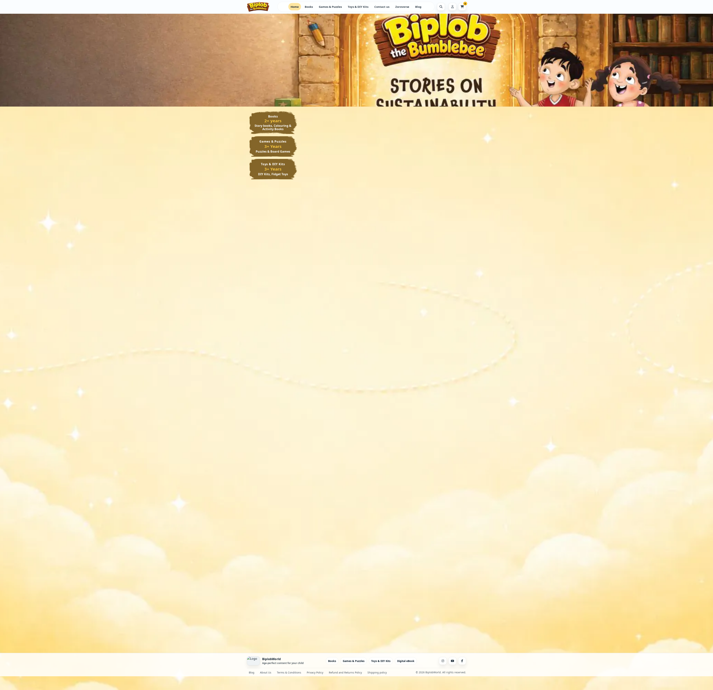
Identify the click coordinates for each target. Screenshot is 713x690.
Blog (418, 7)
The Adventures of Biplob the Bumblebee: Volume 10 (329, 169)
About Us (265, 672)
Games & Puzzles (330, 7)
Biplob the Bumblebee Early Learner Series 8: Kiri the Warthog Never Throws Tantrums (330, 252)
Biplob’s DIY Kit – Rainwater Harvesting (383, 527)
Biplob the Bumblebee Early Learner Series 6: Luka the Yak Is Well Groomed (437, 251)
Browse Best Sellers (298, 63)
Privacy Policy (315, 672)
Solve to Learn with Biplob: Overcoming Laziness (437, 428)
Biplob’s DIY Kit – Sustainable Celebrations (381, 604)
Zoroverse (402, 7)
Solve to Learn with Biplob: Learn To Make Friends (329, 428)
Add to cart (340, 193)
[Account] (452, 7)
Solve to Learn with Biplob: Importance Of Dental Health (383, 430)
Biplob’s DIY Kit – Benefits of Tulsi (437, 604)
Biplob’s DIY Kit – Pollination (438, 526)
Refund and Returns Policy (345, 672)
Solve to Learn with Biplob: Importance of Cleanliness (437, 351)
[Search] (441, 7)
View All (450, 121)
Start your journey (263, 63)
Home (295, 7)
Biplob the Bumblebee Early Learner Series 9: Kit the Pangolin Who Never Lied (437, 171)
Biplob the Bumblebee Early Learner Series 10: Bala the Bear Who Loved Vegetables (383, 171)
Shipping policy (377, 672)
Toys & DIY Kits (358, 7)
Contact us (381, 7)
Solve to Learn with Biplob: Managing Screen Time (329, 351)
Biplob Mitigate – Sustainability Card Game (382, 351)
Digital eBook (405, 661)
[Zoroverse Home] (261, 7)
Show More (319, 193)
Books (309, 7)
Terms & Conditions (289, 672)
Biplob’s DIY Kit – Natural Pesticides (328, 604)
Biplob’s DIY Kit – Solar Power (326, 527)
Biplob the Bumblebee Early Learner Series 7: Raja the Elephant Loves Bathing (383, 251)
